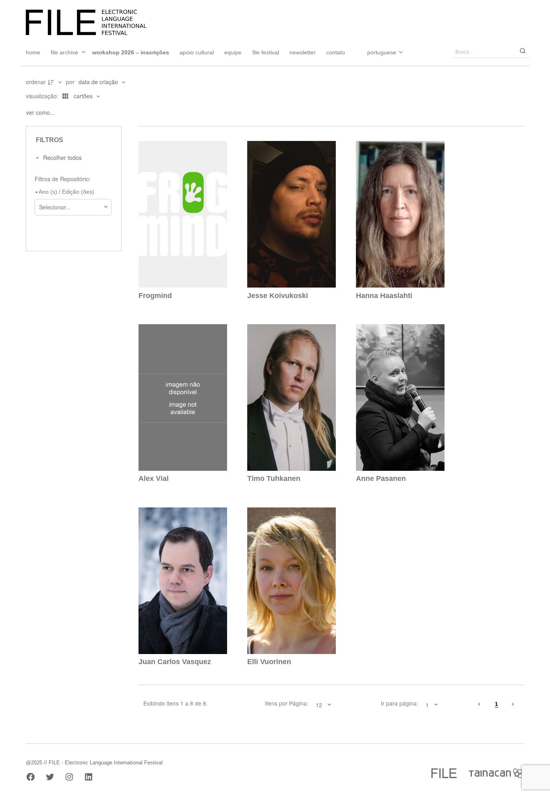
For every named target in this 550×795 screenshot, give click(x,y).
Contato (335, 52)
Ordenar (36, 82)
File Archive (64, 52)
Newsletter (302, 52)
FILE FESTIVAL (265, 52)
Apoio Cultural (197, 52)
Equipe (233, 52)
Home (33, 52)
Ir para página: (399, 703)
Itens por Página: (286, 703)
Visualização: (43, 96)
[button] (479, 704)
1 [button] (496, 704)
